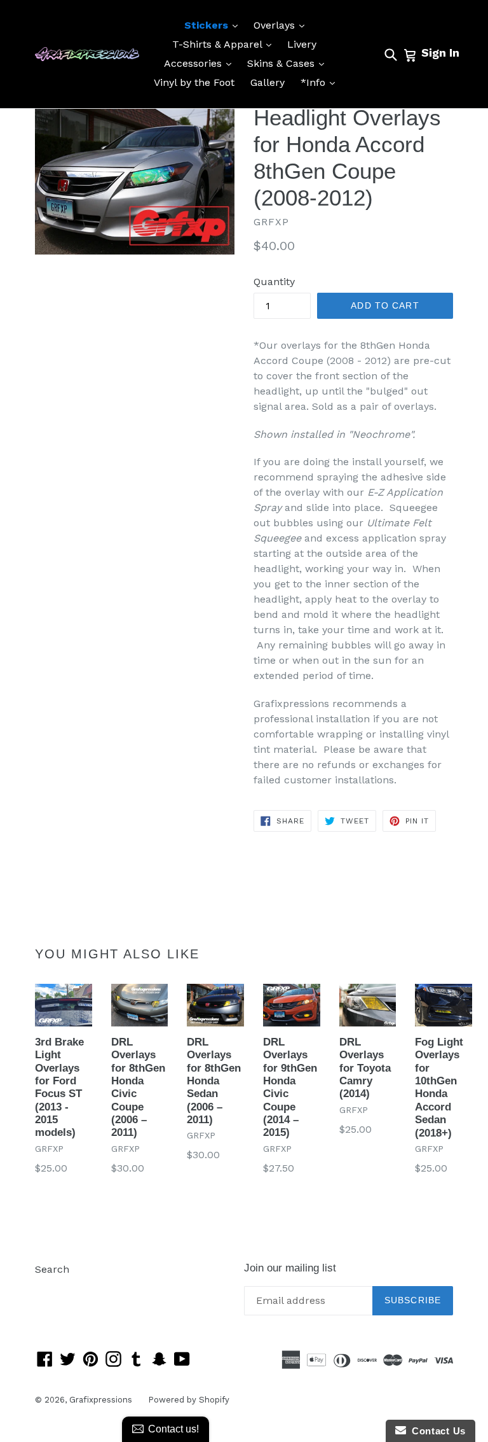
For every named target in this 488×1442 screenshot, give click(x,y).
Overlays (282, 24)
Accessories (201, 63)
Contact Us (436, 1430)
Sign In (440, 52)
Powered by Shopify (188, 1399)
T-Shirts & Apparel (225, 44)
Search (52, 1269)
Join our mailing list (290, 1268)
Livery (301, 44)
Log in (50, 1288)
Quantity (274, 282)
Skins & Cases (288, 63)
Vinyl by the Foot (194, 82)
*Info (321, 82)
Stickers (214, 24)
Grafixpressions (100, 1399)
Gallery (267, 82)
